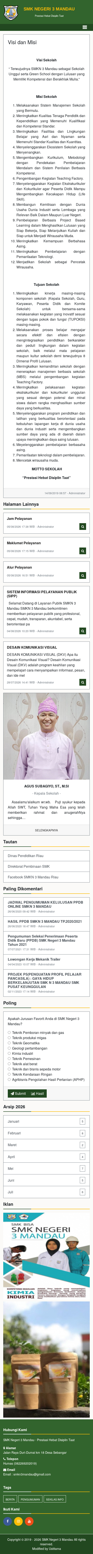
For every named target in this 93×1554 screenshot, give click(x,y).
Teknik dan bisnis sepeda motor (36, 1069)
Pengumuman (30, 1499)
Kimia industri (22, 1053)
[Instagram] (19, 1521)
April (45, 1156)
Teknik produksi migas (29, 1037)
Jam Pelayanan (19, 518)
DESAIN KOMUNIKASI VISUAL (32, 647)
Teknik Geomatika (26, 1042)
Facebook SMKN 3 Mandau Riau (33, 876)
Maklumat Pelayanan (24, 542)
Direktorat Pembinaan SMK (29, 866)
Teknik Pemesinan (26, 1058)
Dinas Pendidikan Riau (25, 855)
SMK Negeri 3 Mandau (57, 1539)
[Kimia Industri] (46, 1256)
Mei (45, 1168)
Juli (45, 1191)
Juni (45, 1180)
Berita (10, 1499)
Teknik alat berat (24, 1063)
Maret (45, 1144)
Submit (20, 1093)
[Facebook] (8, 1521)
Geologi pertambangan (29, 1048)
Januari (45, 1121)
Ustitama (55, 1548)
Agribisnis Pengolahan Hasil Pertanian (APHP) (48, 1079)
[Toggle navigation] (85, 27)
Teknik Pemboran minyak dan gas (38, 1032)
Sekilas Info (55, 1499)
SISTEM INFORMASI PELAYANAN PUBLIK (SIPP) (42, 593)
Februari (45, 1132)
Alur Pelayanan (19, 567)
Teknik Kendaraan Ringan (32, 1074)
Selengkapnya (46, 830)
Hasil (39, 1093)
